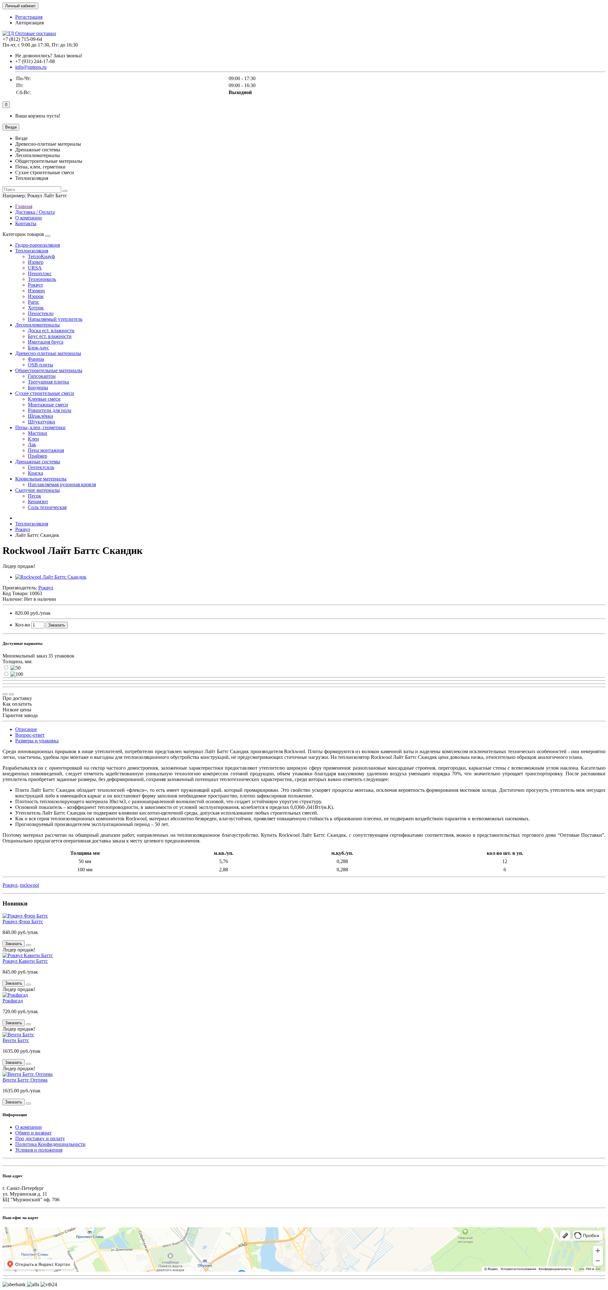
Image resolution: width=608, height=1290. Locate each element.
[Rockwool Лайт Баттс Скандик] (50, 577)
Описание (26, 729)
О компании (28, 217)
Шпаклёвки (40, 416)
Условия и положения (38, 1150)
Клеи (33, 439)
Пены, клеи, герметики (40, 427)
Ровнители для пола (49, 410)
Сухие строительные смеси (44, 393)
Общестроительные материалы (48, 370)
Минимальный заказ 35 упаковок (38, 655)
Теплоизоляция (31, 250)
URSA (35, 267)
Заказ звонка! (48, 55)
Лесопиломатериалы (37, 324)
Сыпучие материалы (37, 490)
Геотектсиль (41, 467)
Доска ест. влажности (51, 330)
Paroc (33, 302)
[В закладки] (11, 694)
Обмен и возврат (33, 1132)
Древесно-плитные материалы (48, 353)
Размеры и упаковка (37, 740)
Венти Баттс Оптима (25, 1080)
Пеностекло (41, 313)
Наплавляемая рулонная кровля (62, 484)
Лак (32, 444)
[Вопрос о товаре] (5, 694)
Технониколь (42, 279)
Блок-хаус (38, 347)
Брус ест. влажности (50, 336)
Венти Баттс (16, 1040)
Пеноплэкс (40, 273)
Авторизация (29, 22)
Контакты (25, 223)
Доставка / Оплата (35, 212)
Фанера (36, 359)
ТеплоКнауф (41, 256)
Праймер (37, 456)
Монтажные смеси (48, 404)
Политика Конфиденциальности (50, 1144)
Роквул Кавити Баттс (25, 961)
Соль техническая (47, 507)
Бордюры (38, 387)
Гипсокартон (42, 376)
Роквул (35, 285)
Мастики (37, 433)
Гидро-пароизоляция (37, 245)
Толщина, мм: (17, 661)
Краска (35, 473)
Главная (23, 206)
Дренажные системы (37, 461)
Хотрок (36, 307)
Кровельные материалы (40, 478)
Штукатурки (41, 421)
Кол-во (22, 624)
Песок (34, 496)
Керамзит (38, 501)
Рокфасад (13, 1000)
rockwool (29, 885)
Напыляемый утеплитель (55, 319)
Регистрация (28, 17)
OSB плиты (40, 364)
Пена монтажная (46, 450)
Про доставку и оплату (40, 1138)
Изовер (35, 262)
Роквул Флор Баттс (23, 921)
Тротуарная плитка (48, 381)
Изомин (36, 290)
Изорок (36, 296)
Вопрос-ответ (30, 735)
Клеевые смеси (44, 399)
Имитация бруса (45, 342)
